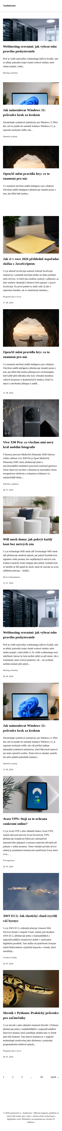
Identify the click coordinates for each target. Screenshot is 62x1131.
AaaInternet (9, 5)
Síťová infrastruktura (11, 577)
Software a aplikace (11, 484)
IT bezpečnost (8, 860)
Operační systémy (10, 136)
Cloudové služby (10, 958)
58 (41, 1077)
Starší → (55, 1077)
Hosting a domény (10, 73)
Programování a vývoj (12, 297)
